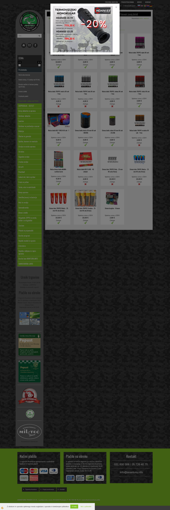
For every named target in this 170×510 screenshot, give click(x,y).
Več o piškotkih (85, 506)
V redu (74, 506)
